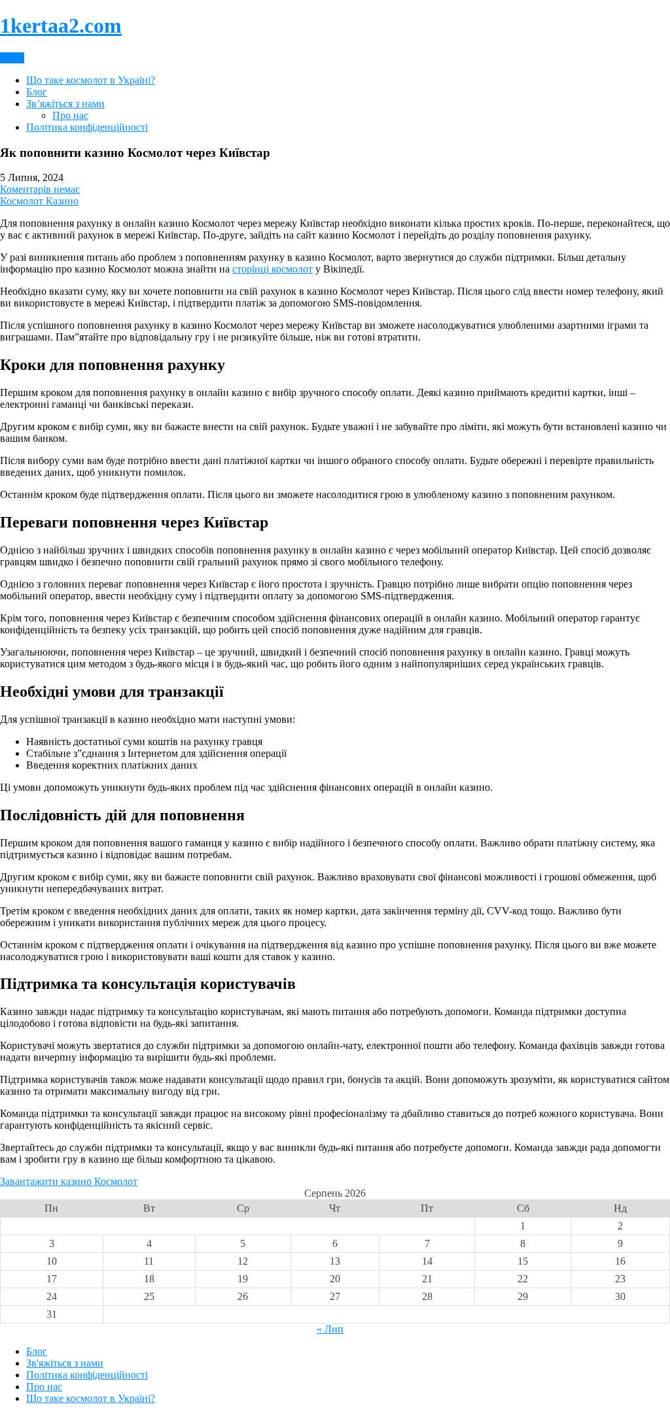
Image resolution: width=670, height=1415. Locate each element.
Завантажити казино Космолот (68, 1181)
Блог (36, 91)
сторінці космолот (272, 269)
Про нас (70, 115)
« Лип (330, 1329)
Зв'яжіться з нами (64, 1363)
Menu (12, 57)
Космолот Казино (39, 201)
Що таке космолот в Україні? (90, 80)
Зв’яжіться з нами (65, 103)
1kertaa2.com (61, 25)
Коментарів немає (40, 189)
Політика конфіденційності (87, 127)
